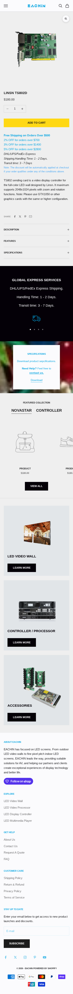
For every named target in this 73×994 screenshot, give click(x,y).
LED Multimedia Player (18, 820)
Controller (49, 410)
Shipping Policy (13, 878)
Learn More (22, 567)
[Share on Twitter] (20, 216)
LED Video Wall (13, 801)
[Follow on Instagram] (25, 957)
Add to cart (37, 122)
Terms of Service (14, 897)
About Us (9, 839)
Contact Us (11, 846)
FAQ (6, 859)
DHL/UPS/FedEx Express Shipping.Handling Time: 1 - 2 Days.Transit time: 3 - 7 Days (26, 158)
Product (25, 468)
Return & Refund (14, 884)
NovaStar (21, 410)
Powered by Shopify (45, 968)
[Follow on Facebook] (5, 957)
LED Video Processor (17, 807)
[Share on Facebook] (14, 216)
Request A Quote (14, 852)
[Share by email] (30, 216)
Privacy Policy (12, 891)
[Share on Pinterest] (25, 216)
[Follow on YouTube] (44, 957)
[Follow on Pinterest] (35, 957)
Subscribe (16, 943)
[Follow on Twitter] (15, 957)
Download (36, 380)
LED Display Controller (18, 814)
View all (36, 486)
